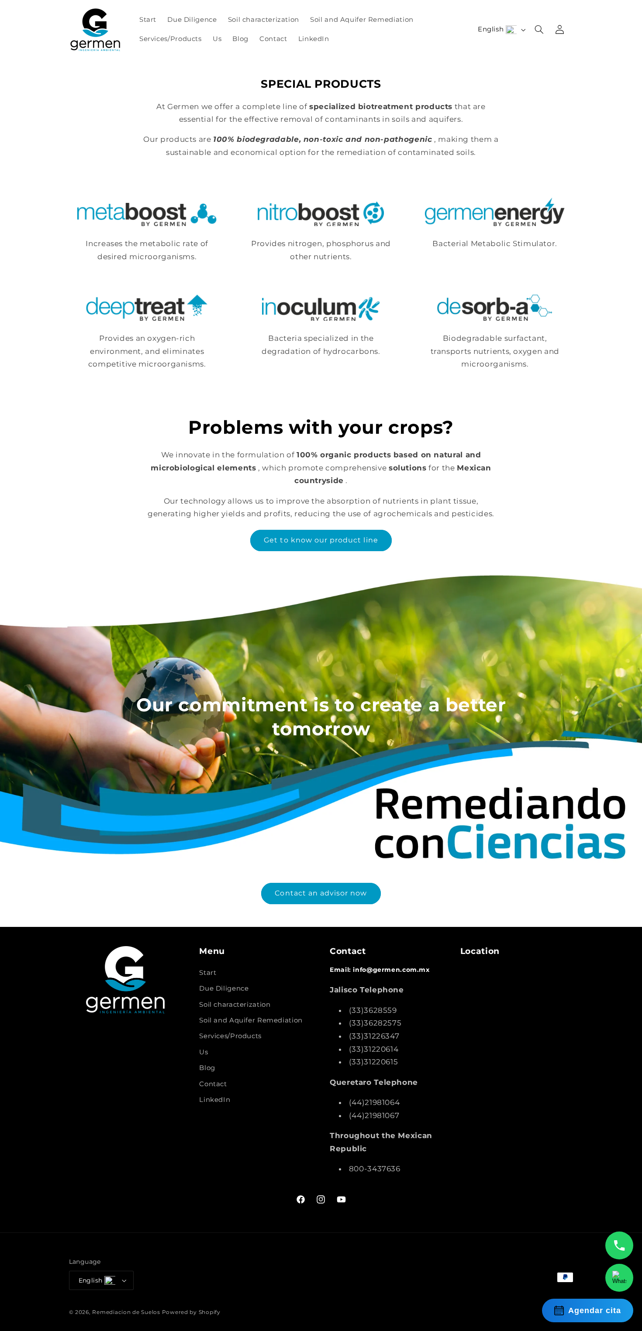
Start (207, 973)
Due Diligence (224, 988)
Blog (207, 1068)
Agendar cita (594, 1310)
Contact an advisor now (321, 893)
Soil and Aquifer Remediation (251, 1020)
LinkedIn (214, 1100)
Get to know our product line (321, 540)
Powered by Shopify (191, 1312)
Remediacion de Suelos (126, 1312)
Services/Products (230, 1036)
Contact (213, 1084)
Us (203, 1052)
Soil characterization (234, 1005)
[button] (539, 30)
